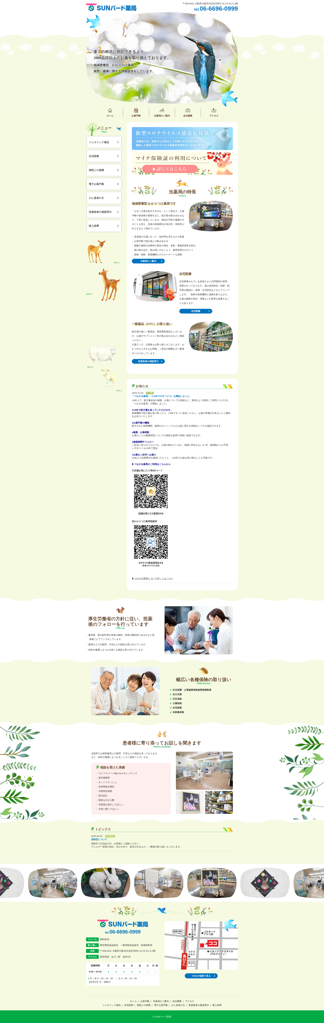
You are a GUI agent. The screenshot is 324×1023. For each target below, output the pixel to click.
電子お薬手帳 (96, 184)
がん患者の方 (96, 198)
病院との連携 (96, 170)
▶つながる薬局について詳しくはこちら (152, 578)
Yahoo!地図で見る (201, 976)
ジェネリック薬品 (99, 142)
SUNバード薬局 (163, 1016)
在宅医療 (94, 156)
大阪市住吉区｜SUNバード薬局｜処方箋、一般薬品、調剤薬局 (111, 7)
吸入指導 (94, 225)
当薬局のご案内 (148, 261)
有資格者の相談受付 (100, 211)
